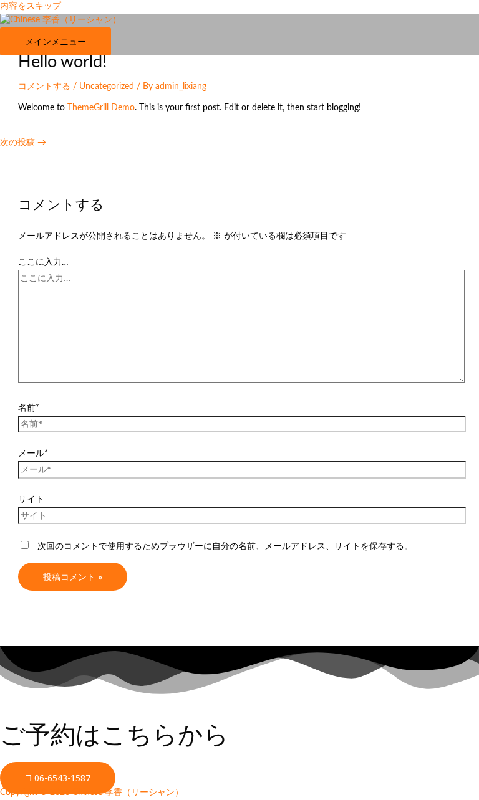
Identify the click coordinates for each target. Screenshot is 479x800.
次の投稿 (23, 142)
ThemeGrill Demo (101, 107)
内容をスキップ (30, 6)
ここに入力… (43, 262)
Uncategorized (106, 86)
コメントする (44, 86)
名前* (28, 408)
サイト (31, 499)
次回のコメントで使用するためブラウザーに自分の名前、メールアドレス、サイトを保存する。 (225, 546)
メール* (33, 453)
